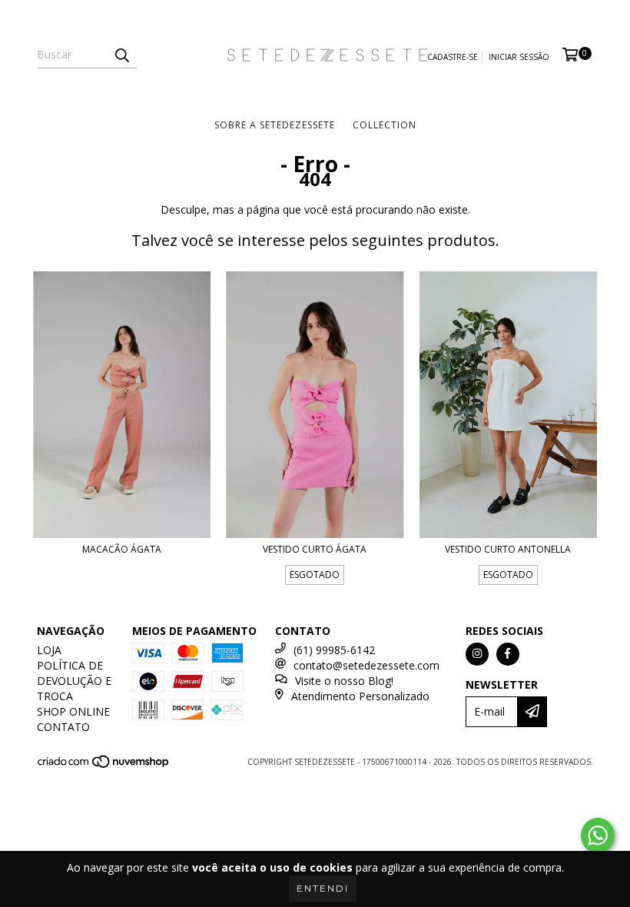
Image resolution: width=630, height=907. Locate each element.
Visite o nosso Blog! (344, 680)
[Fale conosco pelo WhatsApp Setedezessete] (598, 835)
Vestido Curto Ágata (314, 549)
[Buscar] (121, 54)
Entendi (323, 888)
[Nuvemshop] (104, 765)
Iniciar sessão (519, 56)
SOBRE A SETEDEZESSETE (274, 124)
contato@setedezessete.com (366, 665)
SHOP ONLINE (73, 711)
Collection (384, 124)
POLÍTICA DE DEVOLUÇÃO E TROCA (74, 680)
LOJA (49, 650)
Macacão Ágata (121, 549)
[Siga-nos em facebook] (507, 654)
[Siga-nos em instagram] (477, 654)
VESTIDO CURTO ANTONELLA (508, 549)
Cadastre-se (452, 56)
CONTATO (63, 726)
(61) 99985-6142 (334, 650)
